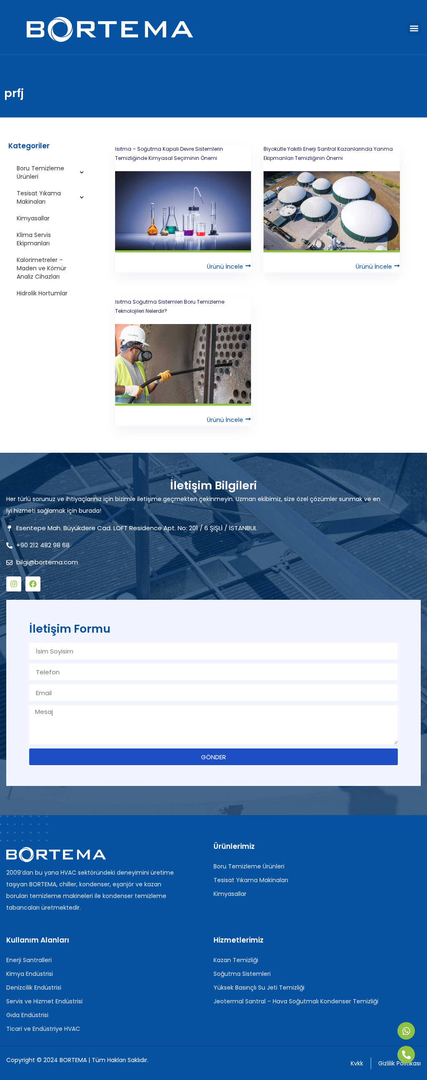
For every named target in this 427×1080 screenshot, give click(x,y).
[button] (414, 28)
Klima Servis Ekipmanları (34, 239)
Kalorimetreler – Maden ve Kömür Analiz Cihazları (41, 268)
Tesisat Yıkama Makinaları (39, 197)
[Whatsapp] (406, 1031)
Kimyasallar (33, 218)
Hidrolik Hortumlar (42, 293)
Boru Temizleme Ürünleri (40, 172)
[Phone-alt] (406, 1054)
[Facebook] (32, 583)
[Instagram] (13, 583)
